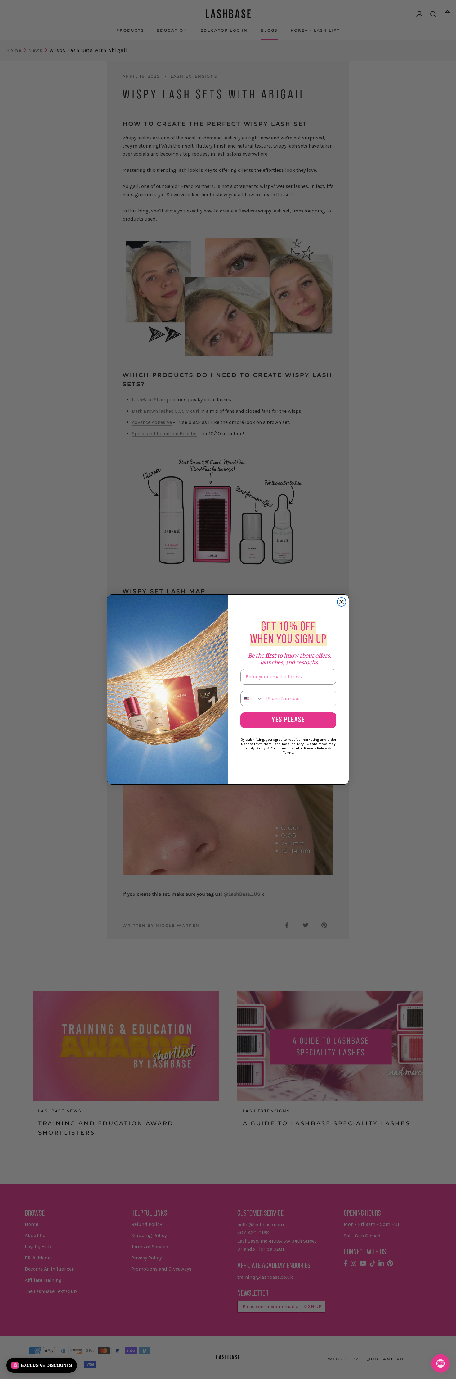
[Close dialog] (341, 602)
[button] (41, 1365)
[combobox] (252, 698)
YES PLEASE (288, 720)
